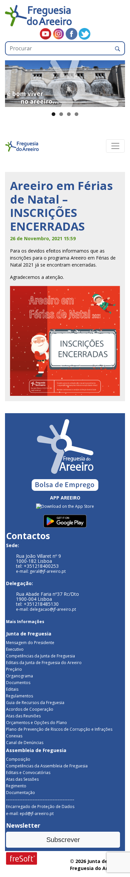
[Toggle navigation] (115, 146)
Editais (12, 689)
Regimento (16, 786)
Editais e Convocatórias (28, 772)
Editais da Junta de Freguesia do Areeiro (44, 662)
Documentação (20, 792)
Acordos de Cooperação (29, 709)
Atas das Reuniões (23, 716)
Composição (18, 759)
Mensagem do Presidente (30, 642)
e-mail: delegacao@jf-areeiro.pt (46, 609)
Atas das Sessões (22, 779)
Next (117, 82)
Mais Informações (25, 621)
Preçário (14, 669)
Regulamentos (19, 696)
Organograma (19, 676)
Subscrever (63, 839)
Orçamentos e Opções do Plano (36, 722)
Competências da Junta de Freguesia (40, 656)
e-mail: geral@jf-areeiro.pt (41, 571)
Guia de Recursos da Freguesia (35, 702)
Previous (13, 82)
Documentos (18, 682)
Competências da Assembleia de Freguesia (47, 766)
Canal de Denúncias (24, 742)
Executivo (15, 649)
